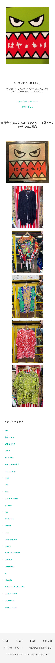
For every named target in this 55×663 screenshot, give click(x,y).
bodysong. (9, 566)
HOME (6, 641)
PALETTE (9, 519)
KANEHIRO (10, 444)
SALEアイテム (11, 607)
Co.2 (7, 532)
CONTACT (47, 641)
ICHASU (8, 560)
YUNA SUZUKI (11, 498)
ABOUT (19, 641)
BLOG (33, 641)
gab (6, 512)
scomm (8, 546)
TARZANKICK (11, 539)
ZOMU (7, 451)
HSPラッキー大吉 (12, 464)
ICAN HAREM (11, 594)
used (7, 478)
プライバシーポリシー (13, 648)
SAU (7, 430)
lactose (8, 526)
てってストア (10, 471)
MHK (7, 492)
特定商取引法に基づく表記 (40, 648)
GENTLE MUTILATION (14, 587)
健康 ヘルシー (10, 437)
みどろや (8, 505)
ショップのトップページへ (27, 101)
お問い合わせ (27, 107)
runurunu (9, 458)
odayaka (8, 580)
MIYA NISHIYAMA (12, 553)
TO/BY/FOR (10, 600)
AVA (6, 485)
